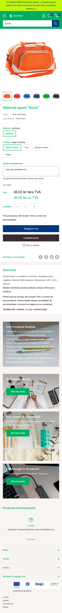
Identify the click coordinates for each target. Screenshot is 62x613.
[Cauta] (55, 23)
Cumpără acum (31, 238)
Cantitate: (7, 206)
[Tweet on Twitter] (52, 257)
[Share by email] (57, 257)
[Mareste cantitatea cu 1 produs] (34, 207)
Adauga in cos (31, 228)
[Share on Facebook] (41, 257)
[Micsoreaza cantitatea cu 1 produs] (17, 207)
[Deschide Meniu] (4, 16)
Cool (5, 114)
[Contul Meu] (43, 15)
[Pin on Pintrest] (46, 257)
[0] (57, 15)
